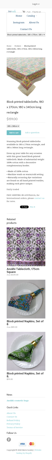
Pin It (32, 207)
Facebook (9, 439)
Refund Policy (13, 420)
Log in (34, 4)
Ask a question (32, 132)
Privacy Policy (13, 424)
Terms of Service (15, 427)
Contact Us (12, 417)
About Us (11, 413)
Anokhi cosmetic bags (18, 400)
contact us (39, 198)
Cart (27, 12)
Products (18, 46)
